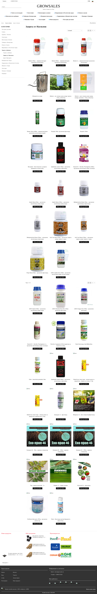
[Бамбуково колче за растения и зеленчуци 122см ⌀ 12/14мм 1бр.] (29, 555)
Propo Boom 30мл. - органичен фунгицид (37, 272)
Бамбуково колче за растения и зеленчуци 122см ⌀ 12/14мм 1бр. (39, 553)
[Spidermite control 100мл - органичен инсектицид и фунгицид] (60, 152)
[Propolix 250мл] (84, 117)
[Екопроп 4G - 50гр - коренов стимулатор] (37, 436)
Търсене (15, 575)
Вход (2, 575)
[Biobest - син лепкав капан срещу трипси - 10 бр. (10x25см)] (60, 82)
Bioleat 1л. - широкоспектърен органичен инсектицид (84, 61)
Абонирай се (5, 562)
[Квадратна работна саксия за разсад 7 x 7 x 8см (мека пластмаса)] (29, 538)
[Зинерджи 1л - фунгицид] (60, 400)
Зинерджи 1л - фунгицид (60, 414)
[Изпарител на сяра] (37, 82)
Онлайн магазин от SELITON (48, 592)
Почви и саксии (82, 12)
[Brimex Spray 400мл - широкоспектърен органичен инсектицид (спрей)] (37, 117)
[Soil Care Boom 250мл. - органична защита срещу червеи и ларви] (84, 223)
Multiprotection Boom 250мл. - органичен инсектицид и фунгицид (37, 238)
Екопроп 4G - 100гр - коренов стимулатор (60, 450)
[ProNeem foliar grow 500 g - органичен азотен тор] (37, 505)
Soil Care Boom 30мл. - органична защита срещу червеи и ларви (60, 238)
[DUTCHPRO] (55, 538)
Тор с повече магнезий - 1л (37, 485)
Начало (3, 572)
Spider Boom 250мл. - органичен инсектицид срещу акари (60, 203)
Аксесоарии (42, 19)
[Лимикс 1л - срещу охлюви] (60, 471)
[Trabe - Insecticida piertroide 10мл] (37, 365)
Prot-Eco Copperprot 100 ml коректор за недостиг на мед (61, 344)
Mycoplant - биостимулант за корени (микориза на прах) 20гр (37, 167)
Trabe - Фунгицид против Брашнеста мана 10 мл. (60, 520)
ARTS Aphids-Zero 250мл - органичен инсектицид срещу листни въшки (60, 273)
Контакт (15, 572)
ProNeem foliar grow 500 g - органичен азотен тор (37, 520)
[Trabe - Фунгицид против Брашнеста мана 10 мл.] (60, 505)
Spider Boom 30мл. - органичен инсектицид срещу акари (37, 203)
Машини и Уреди (29, 19)
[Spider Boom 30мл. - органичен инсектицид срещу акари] (37, 188)
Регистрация (4, 580)
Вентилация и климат (44, 12)
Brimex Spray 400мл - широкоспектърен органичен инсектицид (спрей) (37, 132)
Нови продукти (54, 19)
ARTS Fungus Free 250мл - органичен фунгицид (84, 309)
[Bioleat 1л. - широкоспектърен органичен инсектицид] (84, 46)
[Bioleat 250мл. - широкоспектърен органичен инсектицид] (37, 46)
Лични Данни (16, 578)
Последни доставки (68, 19)
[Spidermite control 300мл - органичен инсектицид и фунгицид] (60, 365)
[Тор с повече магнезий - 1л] (37, 471)
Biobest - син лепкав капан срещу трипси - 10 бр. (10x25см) (60, 97)
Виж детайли (37, 65)
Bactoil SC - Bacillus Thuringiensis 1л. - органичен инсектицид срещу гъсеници (37, 344)
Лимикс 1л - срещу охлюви (61, 485)
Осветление (30, 12)
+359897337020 (13, 1)
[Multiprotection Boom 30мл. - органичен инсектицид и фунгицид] (84, 188)
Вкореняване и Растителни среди (64, 12)
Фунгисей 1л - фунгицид (83, 485)
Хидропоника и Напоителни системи (67, 16)
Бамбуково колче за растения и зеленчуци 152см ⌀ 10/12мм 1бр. (39, 545)
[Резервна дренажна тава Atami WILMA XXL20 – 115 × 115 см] (4, 556)
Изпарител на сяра (37, 96)
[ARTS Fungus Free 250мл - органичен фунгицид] (84, 296)
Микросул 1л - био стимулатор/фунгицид (84, 414)
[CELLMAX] (66, 547)
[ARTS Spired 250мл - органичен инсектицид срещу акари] (37, 296)
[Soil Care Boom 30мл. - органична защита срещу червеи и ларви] (60, 223)
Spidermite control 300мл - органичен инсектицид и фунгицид (60, 380)
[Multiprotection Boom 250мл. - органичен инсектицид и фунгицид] (37, 223)
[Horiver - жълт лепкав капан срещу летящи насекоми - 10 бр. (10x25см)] (84, 82)
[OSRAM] (55, 555)
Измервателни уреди (46, 16)
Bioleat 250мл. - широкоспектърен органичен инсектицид (37, 61)
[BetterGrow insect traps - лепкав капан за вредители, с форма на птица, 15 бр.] (84, 365)
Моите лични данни (91, 589)
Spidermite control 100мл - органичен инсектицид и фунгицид (60, 167)
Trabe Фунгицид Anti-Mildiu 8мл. (84, 344)
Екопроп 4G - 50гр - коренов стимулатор (37, 450)
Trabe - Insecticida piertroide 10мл (37, 379)
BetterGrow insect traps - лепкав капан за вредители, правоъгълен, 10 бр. (37, 415)
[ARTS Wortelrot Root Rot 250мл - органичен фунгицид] (60, 295)
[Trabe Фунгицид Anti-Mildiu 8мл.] (84, 330)
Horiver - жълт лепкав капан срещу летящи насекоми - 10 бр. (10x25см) (84, 97)
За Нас (2, 578)
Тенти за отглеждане (17, 12)
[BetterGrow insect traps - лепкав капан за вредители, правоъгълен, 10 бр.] (37, 400)
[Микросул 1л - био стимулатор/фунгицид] (84, 400)
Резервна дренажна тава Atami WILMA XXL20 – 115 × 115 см (15, 554)
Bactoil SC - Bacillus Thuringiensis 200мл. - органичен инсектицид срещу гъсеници (84, 167)
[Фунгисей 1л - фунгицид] (84, 471)
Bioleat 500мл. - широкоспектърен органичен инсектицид (60, 61)
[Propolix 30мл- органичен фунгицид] (60, 117)
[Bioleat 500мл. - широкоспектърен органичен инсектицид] (60, 46)
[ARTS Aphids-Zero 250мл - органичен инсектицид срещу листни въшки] (60, 258)
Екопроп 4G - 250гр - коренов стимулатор (84, 450)
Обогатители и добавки (12, 16)
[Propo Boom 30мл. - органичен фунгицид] (37, 258)
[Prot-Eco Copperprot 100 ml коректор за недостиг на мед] (60, 330)
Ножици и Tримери (87, 16)
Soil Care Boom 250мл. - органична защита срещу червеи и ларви (84, 238)
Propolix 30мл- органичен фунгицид (60, 131)
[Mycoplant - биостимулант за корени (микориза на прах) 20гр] (37, 152)
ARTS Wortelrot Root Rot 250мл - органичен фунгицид (60, 309)
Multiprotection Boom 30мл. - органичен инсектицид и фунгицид (84, 203)
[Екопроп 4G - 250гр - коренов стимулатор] (84, 436)
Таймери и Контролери (29, 16)
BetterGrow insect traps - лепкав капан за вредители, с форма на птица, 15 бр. (83, 380)
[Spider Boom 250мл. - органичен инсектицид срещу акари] (61, 188)
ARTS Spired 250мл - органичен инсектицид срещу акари (37, 309)
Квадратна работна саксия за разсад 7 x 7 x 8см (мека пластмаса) (39, 536)
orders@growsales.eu (59, 571)
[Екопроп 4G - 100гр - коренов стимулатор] (60, 436)
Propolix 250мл (84, 131)
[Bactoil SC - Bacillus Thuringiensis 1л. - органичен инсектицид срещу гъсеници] (37, 330)
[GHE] (66, 555)
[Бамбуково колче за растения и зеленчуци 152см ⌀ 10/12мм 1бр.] (29, 547)
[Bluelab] (55, 547)
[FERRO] (66, 538)
